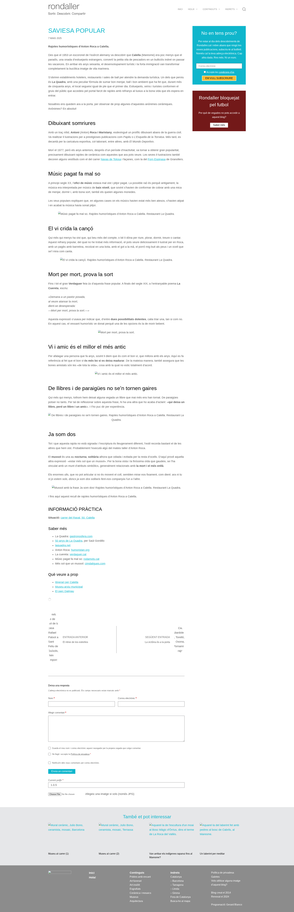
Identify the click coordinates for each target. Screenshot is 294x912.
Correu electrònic (127, 698)
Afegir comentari (57, 712)
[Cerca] (244, 9)
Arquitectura (136, 901)
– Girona (175, 893)
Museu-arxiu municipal (69, 586)
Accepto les (220, 72)
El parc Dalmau (64, 591)
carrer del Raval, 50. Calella (78, 517)
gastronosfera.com (81, 536)
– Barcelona (177, 881)
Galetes (215, 876)
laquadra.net (62, 545)
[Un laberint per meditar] (223, 836)
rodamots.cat (91, 559)
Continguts (210, 9)
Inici (180, 9)
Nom (51, 698)
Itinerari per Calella (66, 582)
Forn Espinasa (157, 159)
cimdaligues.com (95, 563)
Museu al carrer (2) (109, 853)
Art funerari (136, 881)
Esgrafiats (135, 889)
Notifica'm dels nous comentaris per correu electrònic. (76, 763)
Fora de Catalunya (180, 897)
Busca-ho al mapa (180, 901)
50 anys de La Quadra (68, 540)
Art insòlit (135, 885)
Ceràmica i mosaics (140, 893)
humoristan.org (80, 549)
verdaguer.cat (78, 554)
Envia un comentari (61, 771)
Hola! (191, 9)
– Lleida (174, 889)
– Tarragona (176, 885)
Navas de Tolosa (111, 159)
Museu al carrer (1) (58, 853)
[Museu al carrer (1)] (71, 836)
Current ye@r (55, 780)
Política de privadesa (80, 754)
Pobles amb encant (140, 876)
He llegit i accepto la (71, 754)
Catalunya (176, 876)
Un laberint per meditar (212, 853)
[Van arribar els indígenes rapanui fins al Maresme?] (172, 836)
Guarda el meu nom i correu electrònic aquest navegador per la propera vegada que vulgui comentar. (96, 748)
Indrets (230, 9)
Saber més (219, 125)
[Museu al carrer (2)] (122, 836)
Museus (134, 897)
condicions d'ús (226, 72)
